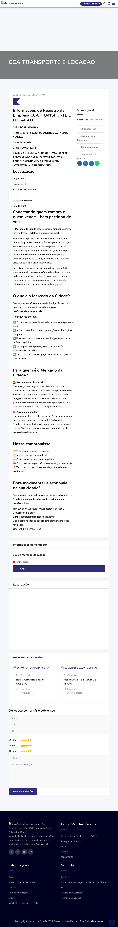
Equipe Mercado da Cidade (29, 555)
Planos (64, 851)
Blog (11, 877)
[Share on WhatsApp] (97, 163)
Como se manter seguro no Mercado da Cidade (83, 882)
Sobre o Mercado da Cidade (22, 882)
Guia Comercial (96, 119)
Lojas (63, 846)
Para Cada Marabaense (91, 921)
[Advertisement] (59, 29)
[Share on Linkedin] (91, 163)
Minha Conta (67, 857)
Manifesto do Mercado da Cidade (24, 903)
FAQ (63, 887)
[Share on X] (85, 163)
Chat (22, 568)
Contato (12, 887)
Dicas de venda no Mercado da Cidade (79, 836)
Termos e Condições (18, 892)
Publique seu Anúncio (71, 841)
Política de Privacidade (71, 892)
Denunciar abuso (89, 147)
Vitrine (12, 898)
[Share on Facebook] (79, 163)
